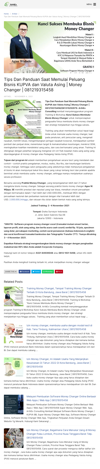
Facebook (25, 272)
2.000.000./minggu (18, 199)
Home (6, 14)
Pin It (60, 272)
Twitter (37, 272)
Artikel (14, 14)
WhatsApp (49, 272)
